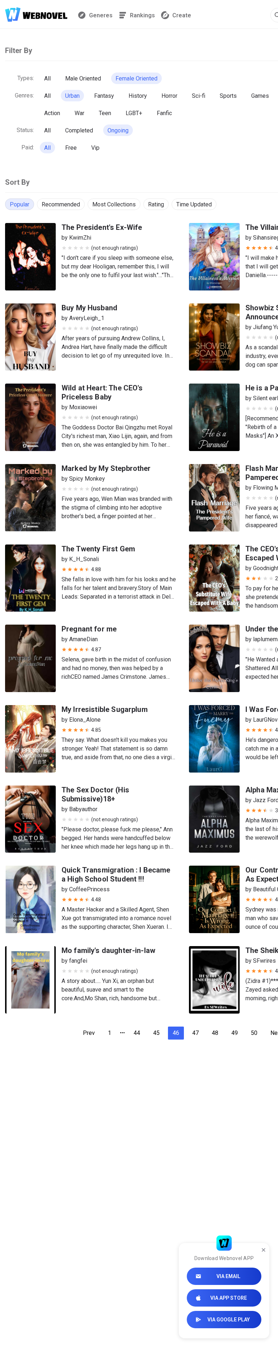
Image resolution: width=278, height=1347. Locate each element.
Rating (156, 204)
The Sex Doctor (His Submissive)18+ (95, 794)
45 (156, 1032)
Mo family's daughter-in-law (108, 950)
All (47, 78)
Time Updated (194, 204)
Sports (228, 95)
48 (215, 1032)
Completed (79, 130)
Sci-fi (198, 95)
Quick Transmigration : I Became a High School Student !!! (116, 874)
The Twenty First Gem (98, 549)
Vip (95, 147)
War (79, 113)
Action (52, 113)
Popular (19, 204)
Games (260, 95)
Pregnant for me (89, 629)
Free (71, 147)
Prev (89, 1032)
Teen (105, 113)
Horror (169, 95)
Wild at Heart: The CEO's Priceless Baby (102, 392)
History (138, 95)
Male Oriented (83, 78)
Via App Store (228, 1298)
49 (234, 1032)
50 (254, 1032)
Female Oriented (136, 78)
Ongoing (118, 130)
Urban (72, 95)
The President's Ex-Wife (102, 227)
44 (137, 1032)
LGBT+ (134, 113)
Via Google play (228, 1319)
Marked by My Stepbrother (106, 468)
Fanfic (164, 113)
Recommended (61, 204)
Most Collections (114, 204)
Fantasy (104, 95)
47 (195, 1032)
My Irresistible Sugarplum (105, 709)
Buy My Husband (89, 307)
